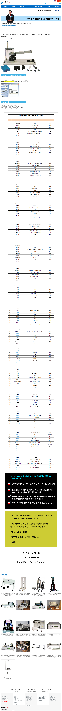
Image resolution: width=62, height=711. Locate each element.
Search (60, 3)
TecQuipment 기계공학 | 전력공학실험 (15, 23)
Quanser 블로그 (29, 699)
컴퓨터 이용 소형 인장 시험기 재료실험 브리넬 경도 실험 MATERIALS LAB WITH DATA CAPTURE (38, 594)
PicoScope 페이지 (41, 698)
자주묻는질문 (4, 696)
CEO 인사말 (52, 697)
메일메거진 (16, 696)
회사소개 (57, 6)
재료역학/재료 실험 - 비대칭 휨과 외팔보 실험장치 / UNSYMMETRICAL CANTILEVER (8, 677)
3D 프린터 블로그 (29, 697)
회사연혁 (52, 698)
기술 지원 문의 (48, 689)
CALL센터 (16, 704)
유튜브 (27, 705)
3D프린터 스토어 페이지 (42, 697)
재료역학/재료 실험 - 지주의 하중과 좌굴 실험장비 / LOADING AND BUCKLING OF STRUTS (54, 656)
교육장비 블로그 (29, 698)
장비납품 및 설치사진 (42, 703)
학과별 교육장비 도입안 (18, 700)
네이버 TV (31, 705)
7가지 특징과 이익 (39, 6)
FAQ (30, 6)
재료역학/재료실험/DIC (27, 23)
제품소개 (5, 6)
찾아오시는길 (52, 701)
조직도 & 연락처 (53, 700)
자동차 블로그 (28, 700)
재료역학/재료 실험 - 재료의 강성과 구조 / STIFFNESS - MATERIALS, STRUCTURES (8, 594)
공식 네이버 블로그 (29, 696)
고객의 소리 (22, 6)
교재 (15, 699)
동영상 (15, 697)
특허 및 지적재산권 (53, 699)
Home (2, 23)
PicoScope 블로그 (29, 701)
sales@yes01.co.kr (47, 691)
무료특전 (14, 6)
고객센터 (49, 6)
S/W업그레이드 (16, 698)
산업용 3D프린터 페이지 (42, 696)
